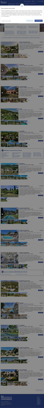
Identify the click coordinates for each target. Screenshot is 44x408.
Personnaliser (30, 20)
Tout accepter (38, 20)
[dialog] (22, 14)
